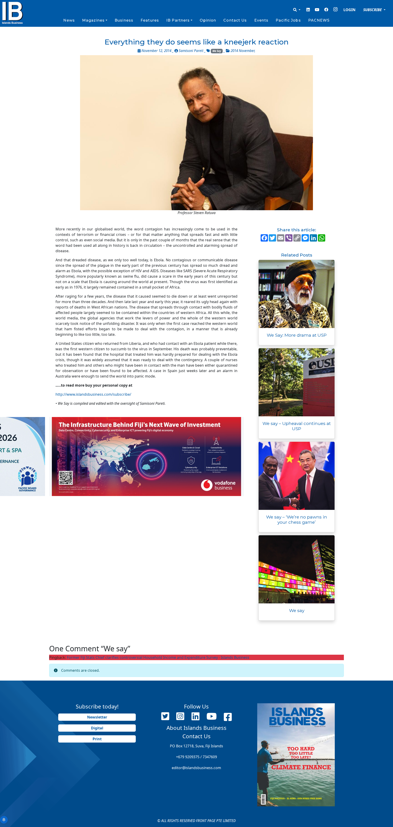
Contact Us (235, 20)
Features (150, 20)
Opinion (208, 20)
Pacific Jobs (288, 20)
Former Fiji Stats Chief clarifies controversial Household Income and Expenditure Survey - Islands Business (158, 657)
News (69, 20)
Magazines (93, 20)
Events (261, 20)
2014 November (242, 50)
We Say (216, 51)
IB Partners (178, 20)
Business (124, 20)
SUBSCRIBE (373, 9)
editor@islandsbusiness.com (196, 767)
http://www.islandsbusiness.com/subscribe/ (93, 394)
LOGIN (349, 9)
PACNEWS (319, 20)
